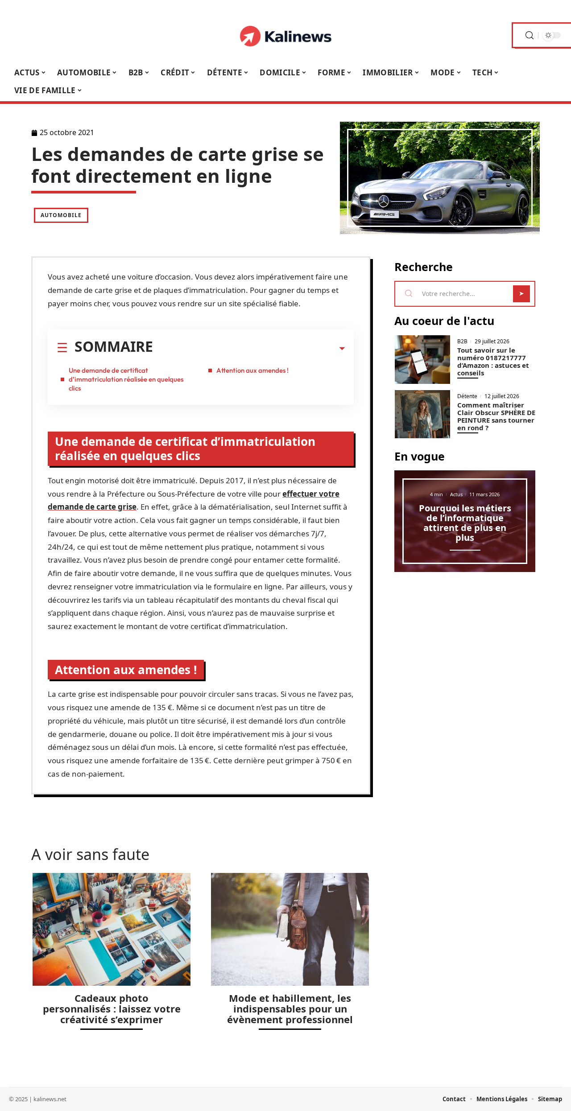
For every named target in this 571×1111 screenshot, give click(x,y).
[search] (529, 35)
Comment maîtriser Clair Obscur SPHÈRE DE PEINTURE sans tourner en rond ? (496, 416)
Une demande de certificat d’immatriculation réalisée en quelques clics (126, 379)
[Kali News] (285, 35)
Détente (467, 396)
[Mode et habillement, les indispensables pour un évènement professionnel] (290, 929)
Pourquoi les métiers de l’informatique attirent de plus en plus (465, 522)
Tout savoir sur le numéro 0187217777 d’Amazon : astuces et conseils (493, 361)
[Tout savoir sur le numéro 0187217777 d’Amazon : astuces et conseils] (422, 359)
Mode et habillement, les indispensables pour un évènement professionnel (290, 1008)
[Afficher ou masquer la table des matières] (249, 348)
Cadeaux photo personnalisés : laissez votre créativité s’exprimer (112, 1008)
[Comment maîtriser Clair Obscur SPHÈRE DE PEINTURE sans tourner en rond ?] (422, 414)
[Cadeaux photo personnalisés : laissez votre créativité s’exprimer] (111, 929)
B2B (462, 341)
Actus (456, 494)
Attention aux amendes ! (252, 370)
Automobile (61, 215)
